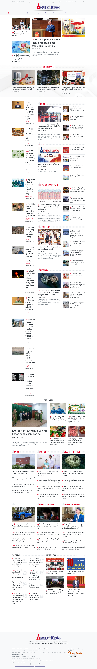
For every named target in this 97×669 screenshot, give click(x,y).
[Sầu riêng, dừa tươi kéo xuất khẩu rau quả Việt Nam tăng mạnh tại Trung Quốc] (58, 431)
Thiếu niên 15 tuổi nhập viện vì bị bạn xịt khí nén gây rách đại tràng (77, 243)
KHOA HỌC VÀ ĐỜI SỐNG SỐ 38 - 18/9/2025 (77, 176)
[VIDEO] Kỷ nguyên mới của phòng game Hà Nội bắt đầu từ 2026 (48, 88)
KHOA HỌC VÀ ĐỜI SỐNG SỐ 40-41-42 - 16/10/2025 (77, 158)
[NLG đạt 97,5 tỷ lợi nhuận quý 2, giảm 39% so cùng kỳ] (23, 461)
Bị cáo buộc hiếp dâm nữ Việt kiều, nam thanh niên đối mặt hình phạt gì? (77, 127)
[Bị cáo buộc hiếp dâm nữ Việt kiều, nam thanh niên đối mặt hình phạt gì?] (66, 128)
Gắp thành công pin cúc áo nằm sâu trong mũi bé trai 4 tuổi (77, 262)
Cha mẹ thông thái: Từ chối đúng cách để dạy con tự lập (46, 548)
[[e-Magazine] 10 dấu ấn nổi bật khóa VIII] (76, 564)
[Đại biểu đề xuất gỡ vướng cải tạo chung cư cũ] (49, 237)
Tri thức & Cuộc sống (75, 653)
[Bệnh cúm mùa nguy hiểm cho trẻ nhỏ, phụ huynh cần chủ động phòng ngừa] (18, 154)
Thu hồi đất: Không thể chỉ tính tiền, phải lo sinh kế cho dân (20, 33)
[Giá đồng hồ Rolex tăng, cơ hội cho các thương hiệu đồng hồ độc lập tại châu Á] (49, 280)
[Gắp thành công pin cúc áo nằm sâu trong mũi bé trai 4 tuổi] (66, 263)
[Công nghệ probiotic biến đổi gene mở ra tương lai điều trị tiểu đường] (76, 431)
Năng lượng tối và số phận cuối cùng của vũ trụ (73, 481)
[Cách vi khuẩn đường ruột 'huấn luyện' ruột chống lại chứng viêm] (49, 195)
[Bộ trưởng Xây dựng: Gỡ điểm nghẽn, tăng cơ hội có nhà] (66, 118)
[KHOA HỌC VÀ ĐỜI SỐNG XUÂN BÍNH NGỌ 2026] (66, 150)
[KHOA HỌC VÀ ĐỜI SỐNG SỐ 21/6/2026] (49, 155)
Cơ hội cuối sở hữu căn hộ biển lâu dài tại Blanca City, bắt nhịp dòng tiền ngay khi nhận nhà (77, 295)
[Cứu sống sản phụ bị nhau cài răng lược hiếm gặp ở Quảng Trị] (48, 461)
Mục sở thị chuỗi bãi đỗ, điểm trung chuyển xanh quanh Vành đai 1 (17, 573)
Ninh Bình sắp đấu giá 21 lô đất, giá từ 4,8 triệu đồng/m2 (23, 485)
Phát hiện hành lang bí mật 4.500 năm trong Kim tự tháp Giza (30, 210)
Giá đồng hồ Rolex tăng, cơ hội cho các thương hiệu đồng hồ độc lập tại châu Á (49, 292)
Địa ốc (16, 451)
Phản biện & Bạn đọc (57, 13)
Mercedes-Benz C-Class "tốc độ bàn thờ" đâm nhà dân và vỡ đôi (23, 546)
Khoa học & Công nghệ (22, 13)
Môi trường (47, 13)
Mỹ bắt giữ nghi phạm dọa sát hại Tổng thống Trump (22, 540)
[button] (78, 555)
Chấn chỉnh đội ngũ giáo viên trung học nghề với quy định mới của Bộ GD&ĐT (77, 253)
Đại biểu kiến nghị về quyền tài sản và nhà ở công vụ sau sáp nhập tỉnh (77, 108)
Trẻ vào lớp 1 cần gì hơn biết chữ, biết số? (76, 274)
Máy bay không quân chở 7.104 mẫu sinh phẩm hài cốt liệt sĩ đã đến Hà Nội (49, 126)
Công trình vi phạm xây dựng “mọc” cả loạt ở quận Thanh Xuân (23, 479)
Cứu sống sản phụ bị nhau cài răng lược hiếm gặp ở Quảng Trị (47, 473)
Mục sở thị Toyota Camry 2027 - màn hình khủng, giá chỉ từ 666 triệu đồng (77, 199)
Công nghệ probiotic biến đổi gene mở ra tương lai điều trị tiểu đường (76, 441)
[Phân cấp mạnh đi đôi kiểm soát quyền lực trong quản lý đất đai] (46, 27)
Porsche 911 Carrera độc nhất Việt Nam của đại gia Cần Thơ (23, 533)
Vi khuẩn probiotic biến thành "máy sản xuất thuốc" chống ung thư (21, 57)
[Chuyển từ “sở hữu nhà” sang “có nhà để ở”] (66, 137)
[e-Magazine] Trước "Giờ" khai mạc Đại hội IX (55, 572)
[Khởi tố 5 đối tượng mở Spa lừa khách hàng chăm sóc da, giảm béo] (29, 415)
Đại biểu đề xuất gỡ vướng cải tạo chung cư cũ (49, 248)
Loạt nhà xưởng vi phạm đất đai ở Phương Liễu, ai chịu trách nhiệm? (73, 534)
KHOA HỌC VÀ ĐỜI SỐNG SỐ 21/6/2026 (49, 165)
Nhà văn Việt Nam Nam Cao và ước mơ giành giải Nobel (73, 542)
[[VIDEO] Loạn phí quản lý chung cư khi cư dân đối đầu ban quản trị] (23, 77)
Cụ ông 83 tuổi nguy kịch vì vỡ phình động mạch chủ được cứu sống (58, 418)
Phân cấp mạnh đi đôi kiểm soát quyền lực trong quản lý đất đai (46, 42)
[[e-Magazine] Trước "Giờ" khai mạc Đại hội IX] (55, 564)
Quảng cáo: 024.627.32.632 (66, 2)
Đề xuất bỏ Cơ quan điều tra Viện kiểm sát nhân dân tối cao (29, 303)
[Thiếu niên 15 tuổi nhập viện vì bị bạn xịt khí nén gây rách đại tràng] (66, 244)
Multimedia (86, 13)
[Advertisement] (49, 616)
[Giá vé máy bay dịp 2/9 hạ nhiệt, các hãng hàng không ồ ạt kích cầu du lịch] (18, 274)
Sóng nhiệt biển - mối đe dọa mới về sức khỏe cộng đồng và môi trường (17, 562)
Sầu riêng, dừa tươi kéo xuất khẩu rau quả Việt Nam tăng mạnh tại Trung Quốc (57, 441)
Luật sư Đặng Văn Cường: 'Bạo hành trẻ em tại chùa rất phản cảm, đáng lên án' (72, 526)
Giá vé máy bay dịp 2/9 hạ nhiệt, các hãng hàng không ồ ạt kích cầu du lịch (30, 279)
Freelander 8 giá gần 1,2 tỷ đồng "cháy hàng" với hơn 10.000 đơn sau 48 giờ (77, 189)
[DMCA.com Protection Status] (72, 656)
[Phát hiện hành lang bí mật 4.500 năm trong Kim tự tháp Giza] (18, 207)
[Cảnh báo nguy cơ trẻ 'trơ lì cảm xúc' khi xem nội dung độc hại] (48, 514)
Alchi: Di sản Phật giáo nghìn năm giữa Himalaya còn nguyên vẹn (72, 488)
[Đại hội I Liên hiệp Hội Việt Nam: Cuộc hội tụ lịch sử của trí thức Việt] (66, 209)
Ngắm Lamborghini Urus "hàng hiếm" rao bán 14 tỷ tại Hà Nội (23, 526)
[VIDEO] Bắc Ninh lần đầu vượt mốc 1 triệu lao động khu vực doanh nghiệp (73, 89)
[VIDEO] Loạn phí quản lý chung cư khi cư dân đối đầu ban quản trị (23, 88)
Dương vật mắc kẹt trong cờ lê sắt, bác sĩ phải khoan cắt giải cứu (48, 533)
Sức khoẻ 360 (78, 13)
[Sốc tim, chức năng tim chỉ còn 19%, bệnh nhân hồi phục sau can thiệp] (18, 250)
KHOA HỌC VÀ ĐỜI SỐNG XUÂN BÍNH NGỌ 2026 (77, 148)
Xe (14, 504)
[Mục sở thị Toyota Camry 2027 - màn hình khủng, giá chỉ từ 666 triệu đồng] (66, 199)
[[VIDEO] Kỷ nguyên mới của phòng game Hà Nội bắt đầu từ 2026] (48, 77)
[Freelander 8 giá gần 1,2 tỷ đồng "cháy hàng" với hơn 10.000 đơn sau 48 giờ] (66, 190)
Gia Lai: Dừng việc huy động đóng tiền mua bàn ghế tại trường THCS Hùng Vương (30, 329)
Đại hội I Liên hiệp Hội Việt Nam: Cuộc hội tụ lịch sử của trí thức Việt (77, 208)
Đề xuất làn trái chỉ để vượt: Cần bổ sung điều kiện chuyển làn (73, 548)
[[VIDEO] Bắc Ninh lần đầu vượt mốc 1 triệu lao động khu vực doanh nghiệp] (73, 77)
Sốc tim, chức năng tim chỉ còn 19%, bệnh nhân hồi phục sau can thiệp (29, 254)
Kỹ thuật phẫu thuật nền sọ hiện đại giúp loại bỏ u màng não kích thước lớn (29, 382)
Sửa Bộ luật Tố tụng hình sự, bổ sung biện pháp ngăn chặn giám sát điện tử (29, 110)
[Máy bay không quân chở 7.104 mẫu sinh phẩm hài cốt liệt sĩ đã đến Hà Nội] (49, 114)
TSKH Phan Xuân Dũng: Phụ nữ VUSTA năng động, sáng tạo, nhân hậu (54, 592)
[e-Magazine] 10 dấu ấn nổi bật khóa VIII (75, 572)
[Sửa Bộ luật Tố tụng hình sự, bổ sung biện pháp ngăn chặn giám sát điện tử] (18, 105)
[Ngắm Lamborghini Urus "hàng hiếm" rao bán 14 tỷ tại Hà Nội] (23, 514)
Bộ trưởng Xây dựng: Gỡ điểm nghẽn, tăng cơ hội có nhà (77, 117)
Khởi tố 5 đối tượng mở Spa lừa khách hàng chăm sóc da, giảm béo (29, 433)
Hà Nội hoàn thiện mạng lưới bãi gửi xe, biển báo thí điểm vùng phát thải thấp (17, 598)
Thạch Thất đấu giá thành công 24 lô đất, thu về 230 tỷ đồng (23, 491)
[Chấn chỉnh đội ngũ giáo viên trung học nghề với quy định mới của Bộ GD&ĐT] (66, 253)
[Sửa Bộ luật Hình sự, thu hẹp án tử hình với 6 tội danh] (18, 132)
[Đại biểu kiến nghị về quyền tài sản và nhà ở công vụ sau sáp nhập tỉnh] (66, 109)
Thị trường (40, 13)
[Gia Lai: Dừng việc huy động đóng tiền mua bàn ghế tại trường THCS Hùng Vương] (18, 323)
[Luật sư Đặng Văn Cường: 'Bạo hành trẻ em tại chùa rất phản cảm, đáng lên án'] (73, 514)
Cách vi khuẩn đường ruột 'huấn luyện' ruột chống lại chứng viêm (49, 207)
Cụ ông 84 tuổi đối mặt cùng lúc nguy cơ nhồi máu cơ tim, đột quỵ (48, 481)
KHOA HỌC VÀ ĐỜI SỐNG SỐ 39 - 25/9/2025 (77, 166)
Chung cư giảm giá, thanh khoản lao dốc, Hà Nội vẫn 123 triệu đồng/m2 (77, 305)
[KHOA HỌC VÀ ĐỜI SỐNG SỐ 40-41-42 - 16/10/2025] (66, 159)
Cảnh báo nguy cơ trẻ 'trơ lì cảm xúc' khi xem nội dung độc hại (48, 526)
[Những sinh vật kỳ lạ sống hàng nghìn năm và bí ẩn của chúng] (73, 461)
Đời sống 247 (32, 13)
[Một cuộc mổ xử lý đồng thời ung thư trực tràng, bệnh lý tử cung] (18, 183)
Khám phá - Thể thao (29, 219)
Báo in (41, 144)
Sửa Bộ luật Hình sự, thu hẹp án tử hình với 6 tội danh (29, 135)
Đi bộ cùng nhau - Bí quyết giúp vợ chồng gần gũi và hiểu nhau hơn (48, 541)
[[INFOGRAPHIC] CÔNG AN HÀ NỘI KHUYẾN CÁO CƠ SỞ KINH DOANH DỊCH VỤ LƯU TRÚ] (76, 408)
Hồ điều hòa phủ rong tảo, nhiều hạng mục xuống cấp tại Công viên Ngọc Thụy (34, 562)
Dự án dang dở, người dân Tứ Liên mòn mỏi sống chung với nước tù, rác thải (17, 585)
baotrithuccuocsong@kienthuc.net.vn (24, 666)
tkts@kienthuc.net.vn (40, 666)
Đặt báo (31, 2)
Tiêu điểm (48, 400)
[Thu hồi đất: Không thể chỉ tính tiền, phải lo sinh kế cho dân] (21, 24)
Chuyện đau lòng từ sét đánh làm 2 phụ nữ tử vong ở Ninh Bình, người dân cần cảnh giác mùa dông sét (76, 233)
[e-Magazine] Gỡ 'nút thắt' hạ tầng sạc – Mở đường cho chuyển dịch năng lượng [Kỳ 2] (34, 574)
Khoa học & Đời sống (48, 6)
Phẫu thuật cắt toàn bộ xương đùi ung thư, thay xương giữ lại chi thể (48, 496)
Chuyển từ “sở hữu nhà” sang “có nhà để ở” (76, 135)
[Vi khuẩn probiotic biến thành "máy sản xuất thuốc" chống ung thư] (21, 47)
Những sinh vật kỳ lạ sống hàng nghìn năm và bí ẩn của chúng (72, 473)
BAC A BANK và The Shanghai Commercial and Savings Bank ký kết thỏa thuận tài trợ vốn (77, 285)
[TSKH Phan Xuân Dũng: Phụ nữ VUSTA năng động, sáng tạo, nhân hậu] (55, 582)
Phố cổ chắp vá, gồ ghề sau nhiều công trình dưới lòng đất (34, 597)
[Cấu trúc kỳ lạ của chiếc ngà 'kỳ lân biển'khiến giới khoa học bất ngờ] (18, 351)
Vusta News (51, 555)
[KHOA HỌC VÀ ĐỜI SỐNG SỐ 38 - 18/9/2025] (66, 177)
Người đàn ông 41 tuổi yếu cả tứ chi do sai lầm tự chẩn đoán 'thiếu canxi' (48, 488)
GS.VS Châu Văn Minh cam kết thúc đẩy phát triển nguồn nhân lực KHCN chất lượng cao (75, 592)
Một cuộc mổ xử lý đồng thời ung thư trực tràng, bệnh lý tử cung (30, 187)
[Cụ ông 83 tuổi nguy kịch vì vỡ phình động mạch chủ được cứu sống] (58, 408)
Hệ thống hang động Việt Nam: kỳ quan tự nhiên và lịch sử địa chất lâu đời (73, 496)
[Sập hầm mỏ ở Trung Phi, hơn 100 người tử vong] (18, 230)
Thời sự (12, 13)
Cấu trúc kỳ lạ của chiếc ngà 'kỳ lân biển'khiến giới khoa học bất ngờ (30, 356)
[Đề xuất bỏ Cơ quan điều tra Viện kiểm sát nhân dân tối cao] (18, 301)
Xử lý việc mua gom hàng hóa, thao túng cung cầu (34, 586)
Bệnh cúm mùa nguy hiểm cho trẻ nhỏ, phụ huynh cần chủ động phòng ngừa (30, 160)
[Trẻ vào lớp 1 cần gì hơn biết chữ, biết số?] (66, 276)
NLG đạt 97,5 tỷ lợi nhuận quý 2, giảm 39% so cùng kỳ (23, 472)
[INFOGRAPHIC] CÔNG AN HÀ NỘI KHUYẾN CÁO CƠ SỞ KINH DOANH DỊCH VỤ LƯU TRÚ (76, 419)
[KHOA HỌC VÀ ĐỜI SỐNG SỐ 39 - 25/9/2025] (66, 168)
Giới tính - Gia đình (69, 13)
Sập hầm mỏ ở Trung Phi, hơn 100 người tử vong (29, 232)
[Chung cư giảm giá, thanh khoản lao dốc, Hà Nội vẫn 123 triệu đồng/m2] (66, 305)
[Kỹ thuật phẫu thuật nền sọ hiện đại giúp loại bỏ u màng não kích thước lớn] (18, 377)
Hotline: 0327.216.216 (38, 2)
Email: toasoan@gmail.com (52, 2)
